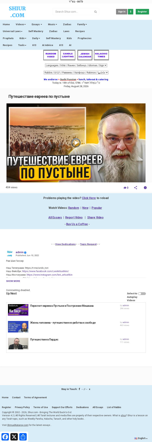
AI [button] (70, 45)
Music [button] (51, 24)
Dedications (82, 407)
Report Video (74, 217)
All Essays (55, 217)
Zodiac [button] (67, 24)
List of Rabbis (114, 407)
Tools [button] (21, 45)
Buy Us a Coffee (77, 224)
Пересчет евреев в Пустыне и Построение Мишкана (62, 305)
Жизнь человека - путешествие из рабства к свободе (63, 322)
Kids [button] (21, 38)
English (141, 438)
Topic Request (88, 244)
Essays (36, 24)
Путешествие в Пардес (44, 339)
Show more (13, 281)
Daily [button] (35, 38)
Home (6, 24)
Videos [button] (20, 24)
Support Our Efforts (62, 407)
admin (20, 252)
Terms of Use (40, 407)
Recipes (80, 31)
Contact (16, 397)
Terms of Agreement (35, 397)
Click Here (89, 198)
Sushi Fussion (68, 79)
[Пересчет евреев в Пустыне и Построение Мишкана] (18, 310)
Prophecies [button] (84, 38)
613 (34, 45)
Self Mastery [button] (53, 38)
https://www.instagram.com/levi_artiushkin (49, 274)
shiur (123, 415)
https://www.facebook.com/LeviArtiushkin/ (45, 271)
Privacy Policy (22, 407)
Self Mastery (35, 31)
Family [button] (81, 24)
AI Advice (47, 45)
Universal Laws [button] (12, 31)
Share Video (95, 217)
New (85, 208)
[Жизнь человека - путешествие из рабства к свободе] (18, 326)
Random (73, 208)
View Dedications (65, 244)
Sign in (121, 11)
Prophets (8, 38)
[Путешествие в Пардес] (18, 343)
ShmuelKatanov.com (17, 425)
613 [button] (61, 45)
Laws (66, 31)
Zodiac (53, 31)
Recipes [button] (7, 45)
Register (142, 11)
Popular (97, 208)
